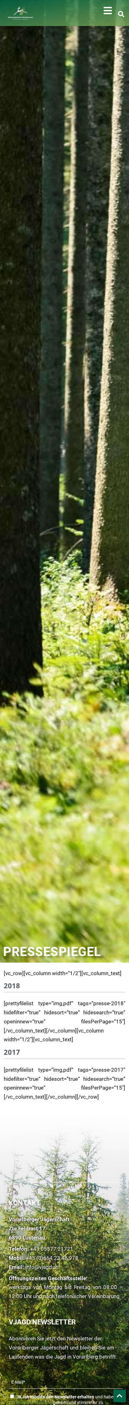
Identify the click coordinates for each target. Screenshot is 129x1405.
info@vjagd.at (41, 1267)
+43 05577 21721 (51, 1249)
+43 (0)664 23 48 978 (52, 1258)
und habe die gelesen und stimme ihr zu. (64, 1399)
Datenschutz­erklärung (30, 1402)
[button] (108, 11)
